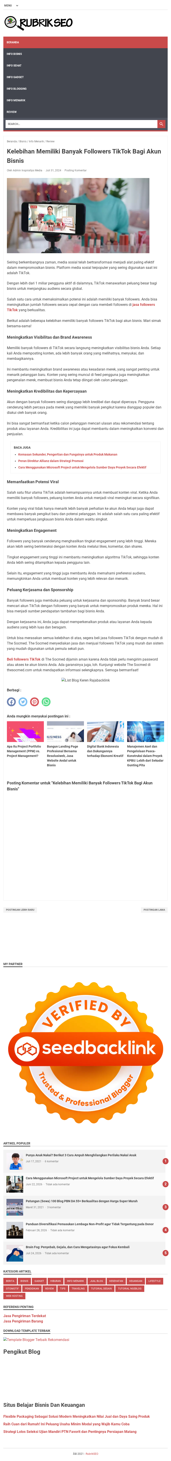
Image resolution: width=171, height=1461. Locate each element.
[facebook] (11, 701)
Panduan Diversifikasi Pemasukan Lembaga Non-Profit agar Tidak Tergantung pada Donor (90, 1224)
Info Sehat (14, 65)
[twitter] (22, 701)
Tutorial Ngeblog (130, 1288)
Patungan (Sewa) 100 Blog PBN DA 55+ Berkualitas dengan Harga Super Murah (82, 1201)
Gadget (39, 1281)
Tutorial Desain (101, 1288)
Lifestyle (155, 1281)
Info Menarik (16, 100)
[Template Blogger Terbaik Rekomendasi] (36, 1340)
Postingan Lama (154, 909)
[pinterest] (34, 701)
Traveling (78, 1288)
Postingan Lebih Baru (20, 909)
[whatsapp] (46, 701)
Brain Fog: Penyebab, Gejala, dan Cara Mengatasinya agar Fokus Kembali (78, 1247)
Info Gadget (15, 77)
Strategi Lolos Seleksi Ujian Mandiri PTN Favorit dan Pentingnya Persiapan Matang (69, 1432)
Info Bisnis (14, 54)
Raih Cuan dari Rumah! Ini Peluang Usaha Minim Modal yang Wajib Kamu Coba (66, 1424)
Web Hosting (14, 1296)
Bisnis (24, 1281)
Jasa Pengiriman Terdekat (24, 1316)
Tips (62, 1288)
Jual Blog (96, 1281)
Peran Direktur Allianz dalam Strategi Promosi (50, 461)
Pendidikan (32, 1288)
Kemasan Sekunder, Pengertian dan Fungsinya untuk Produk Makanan (67, 454)
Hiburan (55, 1281)
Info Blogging (16, 88)
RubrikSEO (92, 1453)
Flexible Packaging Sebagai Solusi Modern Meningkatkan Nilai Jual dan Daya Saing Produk (76, 1416)
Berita (10, 1281)
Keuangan (135, 1281)
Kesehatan (116, 1281)
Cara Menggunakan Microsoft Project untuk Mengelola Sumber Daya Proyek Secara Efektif (82, 467)
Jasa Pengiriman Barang (23, 1321)
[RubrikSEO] (38, 23)
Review (12, 112)
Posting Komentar (76, 170)
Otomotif (12, 1288)
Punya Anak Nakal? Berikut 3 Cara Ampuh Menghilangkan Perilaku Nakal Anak (81, 1155)
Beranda (13, 42)
